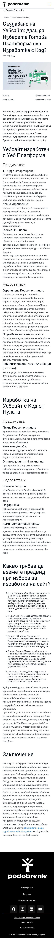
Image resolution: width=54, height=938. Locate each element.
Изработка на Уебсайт (20, 17)
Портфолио (27, 888)
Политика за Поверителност (27, 918)
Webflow (7, 17)
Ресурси (27, 894)
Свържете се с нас (27, 900)
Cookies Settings (27, 927)
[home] (16, 4)
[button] (48, 4)
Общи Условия (27, 922)
